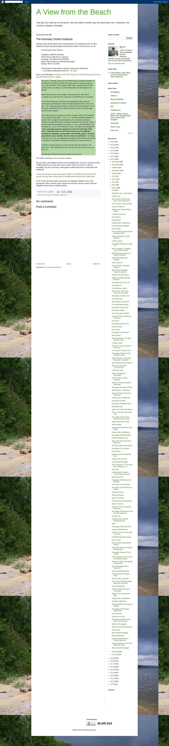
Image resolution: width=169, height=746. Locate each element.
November (115, 165)
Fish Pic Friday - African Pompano (119, 379)
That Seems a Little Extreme (121, 484)
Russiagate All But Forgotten (121, 435)
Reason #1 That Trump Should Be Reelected (122, 562)
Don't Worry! (116, 329)
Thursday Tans (117, 285)
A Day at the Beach (118, 207)
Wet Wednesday (117, 299)
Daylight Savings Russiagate (121, 537)
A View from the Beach (73, 12)
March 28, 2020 (71, 71)
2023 (112, 150)
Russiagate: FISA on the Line (121, 527)
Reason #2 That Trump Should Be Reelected (122, 548)
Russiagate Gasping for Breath (122, 387)
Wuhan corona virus (61, 195)
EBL (112, 106)
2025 (112, 145)
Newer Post (41, 264)
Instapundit (114, 123)
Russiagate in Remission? (120, 332)
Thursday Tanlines (118, 492)
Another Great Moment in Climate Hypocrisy (120, 639)
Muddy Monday (117, 327)
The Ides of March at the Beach (122, 446)
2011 (112, 681)
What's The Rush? (118, 498)
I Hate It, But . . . (117, 196)
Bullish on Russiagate (119, 624)
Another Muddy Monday (120, 438)
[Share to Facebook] (69, 192)
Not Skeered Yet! (117, 477)
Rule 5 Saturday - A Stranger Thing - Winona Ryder (121, 249)
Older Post (96, 264)
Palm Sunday (116, 229)
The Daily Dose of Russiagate (122, 501)
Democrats (75, 124)
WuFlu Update (116, 424)
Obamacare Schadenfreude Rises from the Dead (121, 620)
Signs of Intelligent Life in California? (120, 567)
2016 (112, 667)
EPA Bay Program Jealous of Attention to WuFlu (121, 254)
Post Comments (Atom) (53, 267)
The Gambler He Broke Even (121, 350)
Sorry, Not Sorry (117, 263)
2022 (112, 153)
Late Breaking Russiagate (120, 226)
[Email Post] (57, 191)
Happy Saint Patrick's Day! (120, 422)
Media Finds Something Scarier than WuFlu (120, 271)
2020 (112, 159)
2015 (112, 670)
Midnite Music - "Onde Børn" (121, 390)
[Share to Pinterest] (71, 192)
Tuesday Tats (116, 516)
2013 (112, 675)
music (52, 195)
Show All (130, 133)
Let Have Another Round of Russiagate (121, 590)
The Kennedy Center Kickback (122, 204)
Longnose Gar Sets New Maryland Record (120, 520)
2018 (112, 661)
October (115, 167)
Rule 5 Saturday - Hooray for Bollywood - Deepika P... (121, 359)
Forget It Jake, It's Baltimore (121, 223)
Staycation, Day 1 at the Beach (122, 193)
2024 (112, 147)
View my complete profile (116, 63)
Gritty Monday (116, 220)
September (116, 170)
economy (47, 195)
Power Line (114, 130)
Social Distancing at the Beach (122, 363)
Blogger (93, 730)
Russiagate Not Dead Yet (120, 324)
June (114, 179)
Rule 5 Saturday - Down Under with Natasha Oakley (122, 558)
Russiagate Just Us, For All (121, 282)
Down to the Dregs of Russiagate (119, 374)
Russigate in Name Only (120, 307)
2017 (112, 664)
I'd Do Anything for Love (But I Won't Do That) (121, 339)
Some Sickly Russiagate (120, 462)
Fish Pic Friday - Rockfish (120, 578)
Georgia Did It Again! (119, 401)
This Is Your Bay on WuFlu (120, 313)
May (113, 182)
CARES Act (65, 117)
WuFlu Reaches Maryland (120, 571)
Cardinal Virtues (117, 241)
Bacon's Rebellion (117, 99)
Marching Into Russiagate (120, 648)
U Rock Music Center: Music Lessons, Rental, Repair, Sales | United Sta (121, 75)
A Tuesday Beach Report (120, 304)
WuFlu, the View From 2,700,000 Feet (119, 366)
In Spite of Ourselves (119, 214)
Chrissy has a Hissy (118, 616)
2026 (112, 142)
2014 (112, 673)
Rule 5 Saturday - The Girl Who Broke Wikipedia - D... (122, 465)
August (114, 173)
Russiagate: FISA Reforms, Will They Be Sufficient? (122, 512)
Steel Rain (115, 469)
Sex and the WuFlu (118, 310)
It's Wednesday (117, 613)
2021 (112, 156)
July (113, 176)
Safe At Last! (116, 630)
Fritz (123, 47)
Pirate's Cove (115, 127)
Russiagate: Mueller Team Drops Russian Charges (121, 418)
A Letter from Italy (117, 370)
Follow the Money (118, 495)
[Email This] (62, 192)
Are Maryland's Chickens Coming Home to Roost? (121, 473)
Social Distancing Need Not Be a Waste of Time (122, 232)
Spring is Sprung (117, 504)
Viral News (115, 321)
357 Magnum (115, 92)
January (115, 654)
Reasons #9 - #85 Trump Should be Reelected (120, 292)
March (114, 188)
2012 (112, 678)
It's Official (115, 190)
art (43, 195)
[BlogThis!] (64, 192)
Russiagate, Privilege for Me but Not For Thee (121, 354)
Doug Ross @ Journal (118, 103)
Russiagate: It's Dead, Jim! (120, 296)
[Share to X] (66, 192)
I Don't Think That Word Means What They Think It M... (122, 582)
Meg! (113, 524)
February (115, 652)
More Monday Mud (118, 636)
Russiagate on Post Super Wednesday (120, 610)
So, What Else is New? (119, 288)
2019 (112, 658)
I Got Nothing (116, 217)
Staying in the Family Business (122, 627)
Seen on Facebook (118, 586)
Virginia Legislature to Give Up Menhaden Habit (122, 644)
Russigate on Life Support (120, 448)
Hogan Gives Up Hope (119, 459)
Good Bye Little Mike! (119, 601)
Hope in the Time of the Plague (122, 409)
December (115, 162)
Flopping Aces (116, 110)
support (54, 127)
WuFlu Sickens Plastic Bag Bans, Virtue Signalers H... (121, 200)
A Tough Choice (117, 343)
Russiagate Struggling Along (121, 403)
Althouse (114, 96)
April (113, 185)
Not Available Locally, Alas (120, 302)
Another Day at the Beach (120, 275)
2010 (112, 684)
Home (69, 264)
